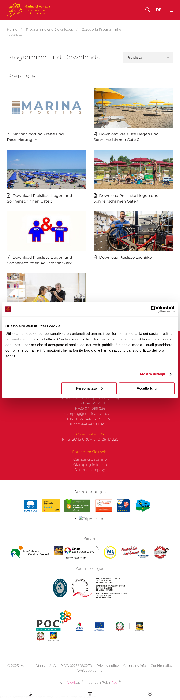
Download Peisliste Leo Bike (125, 257)
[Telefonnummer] (30, 694)
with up (71, 682)
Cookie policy (161, 665)
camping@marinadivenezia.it (90, 413)
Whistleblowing (90, 670)
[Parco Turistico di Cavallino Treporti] (30, 552)
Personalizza (86, 388)
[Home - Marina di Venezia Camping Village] (28, 10)
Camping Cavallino (90, 459)
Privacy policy (108, 665)
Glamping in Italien (90, 464)
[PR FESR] (110, 626)
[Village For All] (110, 552)
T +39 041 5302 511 (90, 403)
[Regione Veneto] (76, 552)
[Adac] (51, 505)
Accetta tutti (147, 388)
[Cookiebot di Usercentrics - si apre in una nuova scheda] (154, 309)
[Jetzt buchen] (90, 694)
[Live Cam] (150, 694)
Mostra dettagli (152, 374)
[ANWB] (123, 505)
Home (12, 29)
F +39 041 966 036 (90, 408)
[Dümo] (161, 552)
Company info (134, 665)
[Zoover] (103, 505)
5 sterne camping (90, 470)
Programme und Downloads (49, 29)
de (158, 9)
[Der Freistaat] (135, 552)
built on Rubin (104, 682)
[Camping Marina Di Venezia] (77, 505)
